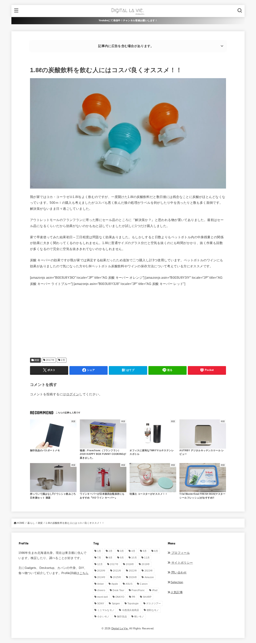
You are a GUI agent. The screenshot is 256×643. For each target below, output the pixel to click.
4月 (133, 551)
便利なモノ (153, 610)
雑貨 (36, 360)
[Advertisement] (128, 326)
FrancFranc (138, 590)
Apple (114, 583)
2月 (63, 360)
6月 (156, 551)
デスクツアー (153, 603)
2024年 (101, 577)
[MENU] (16, 10)
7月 (99, 557)
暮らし (31, 523)
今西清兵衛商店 (130, 610)
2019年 (146, 564)
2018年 (130, 564)
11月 (147, 557)
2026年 (133, 577)
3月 (122, 551)
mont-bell (102, 597)
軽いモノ (139, 616)
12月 (100, 564)
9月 (122, 557)
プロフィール (180, 552)
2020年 (101, 570)
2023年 (149, 570)
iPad (154, 590)
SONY (100, 603)
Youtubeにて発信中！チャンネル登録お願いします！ (128, 20)
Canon (144, 583)
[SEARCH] (239, 10)
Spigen (116, 603)
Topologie (133, 603)
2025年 (117, 577)
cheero (101, 590)
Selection (177, 582)
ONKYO (119, 597)
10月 (134, 557)
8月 (111, 557)
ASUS (129, 583)
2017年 (50, 360)
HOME (20, 523)
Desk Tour (118, 590)
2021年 (117, 570)
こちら (84, 573)
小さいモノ (103, 616)
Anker (100, 583)
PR (133, 597)
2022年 (133, 570)
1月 (99, 551)
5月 (145, 551)
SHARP (147, 597)
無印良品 (122, 616)
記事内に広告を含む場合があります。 (126, 46)
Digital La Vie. (120, 628)
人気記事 (177, 592)
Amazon (149, 577)
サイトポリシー (182, 562)
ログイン (72, 394)
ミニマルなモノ (105, 610)
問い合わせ (179, 572)
